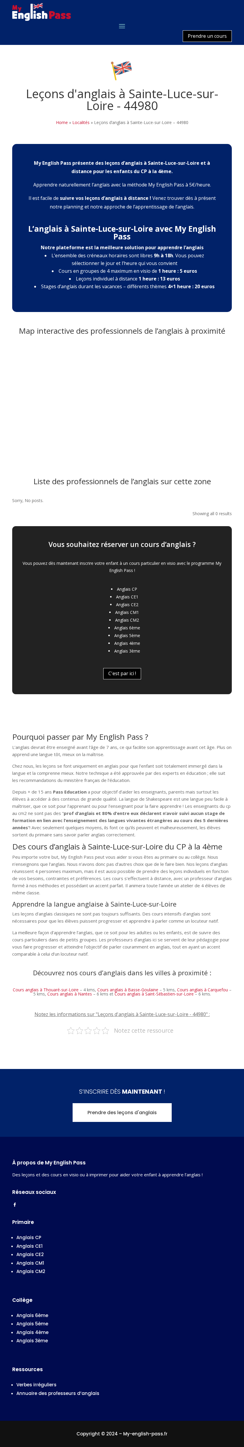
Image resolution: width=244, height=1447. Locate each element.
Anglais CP (127, 589)
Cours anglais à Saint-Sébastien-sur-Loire (154, 994)
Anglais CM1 (127, 612)
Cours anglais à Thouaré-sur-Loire (46, 990)
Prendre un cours (207, 36)
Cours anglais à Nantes (69, 994)
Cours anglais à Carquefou (202, 990)
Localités (81, 122)
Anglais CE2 (127, 604)
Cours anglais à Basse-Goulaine (127, 990)
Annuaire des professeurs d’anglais (57, 1393)
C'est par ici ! (122, 673)
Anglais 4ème (127, 643)
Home (62, 122)
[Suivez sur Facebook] (14, 1205)
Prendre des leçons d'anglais (122, 1112)
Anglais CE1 (127, 597)
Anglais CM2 (127, 620)
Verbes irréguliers (36, 1385)
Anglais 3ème (127, 651)
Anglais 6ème (127, 628)
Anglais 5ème (127, 635)
